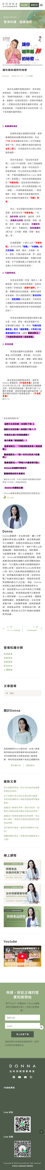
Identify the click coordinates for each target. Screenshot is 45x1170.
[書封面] (6, 399)
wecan (22, 1166)
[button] (41, 5)
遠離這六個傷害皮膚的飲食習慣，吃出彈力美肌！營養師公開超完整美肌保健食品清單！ (22, 819)
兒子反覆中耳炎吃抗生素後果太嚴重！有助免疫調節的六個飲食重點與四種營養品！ (22, 799)
